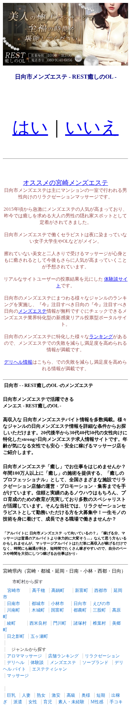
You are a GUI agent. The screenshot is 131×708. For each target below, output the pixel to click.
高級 (71, 695)
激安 (56, 695)
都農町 (80, 610)
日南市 (13, 603)
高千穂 (38, 590)
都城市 (38, 603)
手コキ (116, 701)
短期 (100, 695)
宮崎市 (13, 590)
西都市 (100, 590)
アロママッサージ (24, 655)
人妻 (26, 695)
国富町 (57, 610)
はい (30, 127)
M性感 (97, 701)
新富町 (81, 590)
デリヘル (15, 662)
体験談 (37, 662)
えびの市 (101, 603)
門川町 (59, 623)
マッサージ (18, 675)
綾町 (11, 623)
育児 (47, 701)
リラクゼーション (102, 655)
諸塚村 (80, 623)
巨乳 (11, 695)
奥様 (86, 695)
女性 (32, 701)
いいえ (92, 127)
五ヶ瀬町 (39, 636)
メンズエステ (32, 311)
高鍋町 (57, 590)
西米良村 (38, 623)
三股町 (99, 610)
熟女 (41, 695)
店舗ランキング (63, 655)
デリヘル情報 (18, 362)
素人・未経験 (71, 701)
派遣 (17, 701)
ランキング (101, 336)
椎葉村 (99, 623)
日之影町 (15, 636)
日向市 (80, 603)
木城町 (38, 610)
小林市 (57, 603)
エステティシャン (49, 669)
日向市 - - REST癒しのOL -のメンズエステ (48, 385)
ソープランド (95, 662)
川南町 (13, 610)
